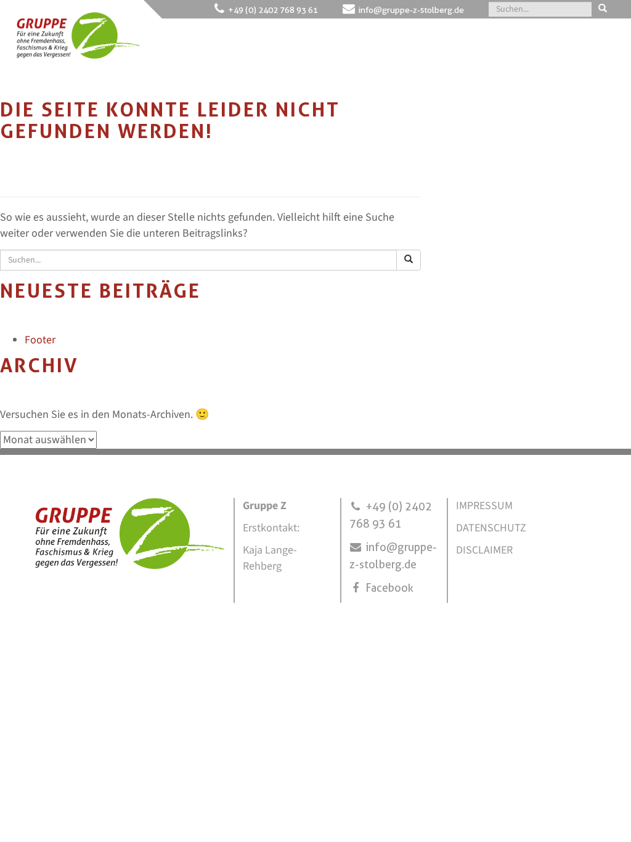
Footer (40, 340)
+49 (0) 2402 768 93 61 (273, 10)
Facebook (389, 587)
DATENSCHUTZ (491, 528)
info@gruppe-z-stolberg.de (411, 10)
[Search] (602, 9)
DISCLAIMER (484, 550)
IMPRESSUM (484, 505)
